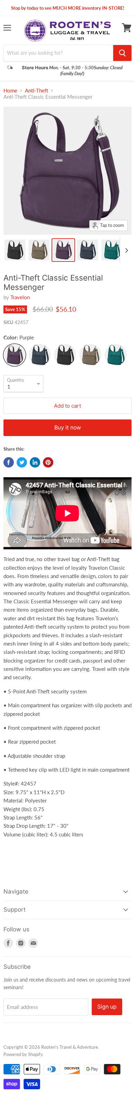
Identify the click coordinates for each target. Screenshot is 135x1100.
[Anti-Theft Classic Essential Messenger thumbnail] (15, 250)
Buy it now (67, 427)
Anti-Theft (36, 91)
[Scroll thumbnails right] (125, 250)
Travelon (20, 297)
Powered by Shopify (23, 1054)
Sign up (107, 1006)
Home (10, 91)
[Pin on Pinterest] (48, 462)
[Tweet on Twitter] (22, 462)
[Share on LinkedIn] (35, 462)
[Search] (122, 53)
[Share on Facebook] (8, 462)
